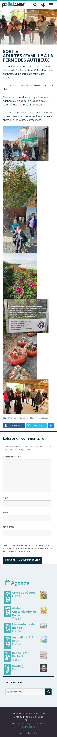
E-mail (7, 512)
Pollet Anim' (31, 733)
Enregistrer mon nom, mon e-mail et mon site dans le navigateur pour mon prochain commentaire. (27, 548)
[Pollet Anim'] (14, 4)
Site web (8, 527)
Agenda (19, 583)
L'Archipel (11, 418)
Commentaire (12, 457)
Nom (6, 498)
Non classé (43, 418)
